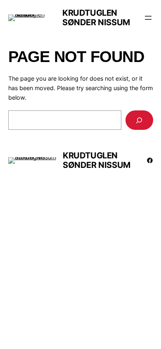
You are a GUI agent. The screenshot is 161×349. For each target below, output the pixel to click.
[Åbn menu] (148, 18)
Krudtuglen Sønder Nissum (96, 17)
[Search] (139, 120)
